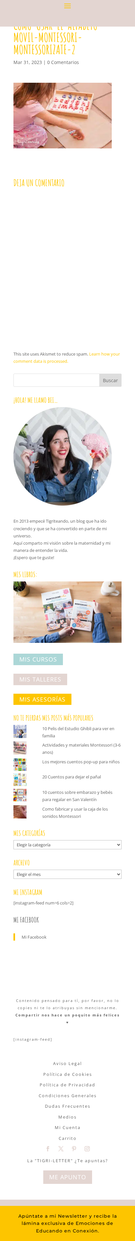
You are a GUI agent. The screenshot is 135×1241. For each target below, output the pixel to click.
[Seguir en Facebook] (48, 1148)
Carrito (68, 1138)
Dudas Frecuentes (67, 1106)
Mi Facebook (26, 919)
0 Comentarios (63, 62)
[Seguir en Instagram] (87, 1148)
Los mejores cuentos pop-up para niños (81, 762)
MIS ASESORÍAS (42, 699)
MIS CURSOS (38, 660)
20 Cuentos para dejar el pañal (71, 777)
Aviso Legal (67, 1063)
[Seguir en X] (61, 1148)
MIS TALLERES (40, 679)
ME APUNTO (67, 1177)
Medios (67, 1117)
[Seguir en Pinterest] (74, 1148)
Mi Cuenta (68, 1127)
